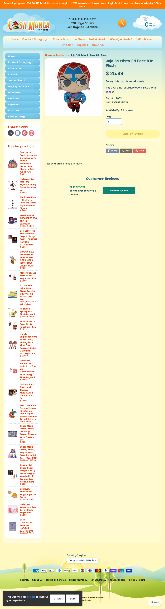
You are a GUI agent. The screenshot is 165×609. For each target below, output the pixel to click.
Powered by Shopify (82, 600)
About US (98, 45)
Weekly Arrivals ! (123, 39)
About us (37, 579)
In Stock (80, 39)
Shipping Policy (78, 579)
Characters (62, 39)
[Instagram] (31, 133)
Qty (108, 116)
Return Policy (98, 579)
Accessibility (117, 579)
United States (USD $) (81, 560)
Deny (72, 599)
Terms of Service (56, 579)
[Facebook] (18, 133)
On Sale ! (67, 45)
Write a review (119, 190)
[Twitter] (11, 133)
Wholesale (147, 39)
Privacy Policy (136, 579)
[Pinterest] (25, 133)
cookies (31, 596)
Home (15, 39)
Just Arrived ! (97, 39)
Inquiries (82, 45)
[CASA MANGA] (29, 23)
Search (24, 579)
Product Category (36, 39)
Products (61, 55)
